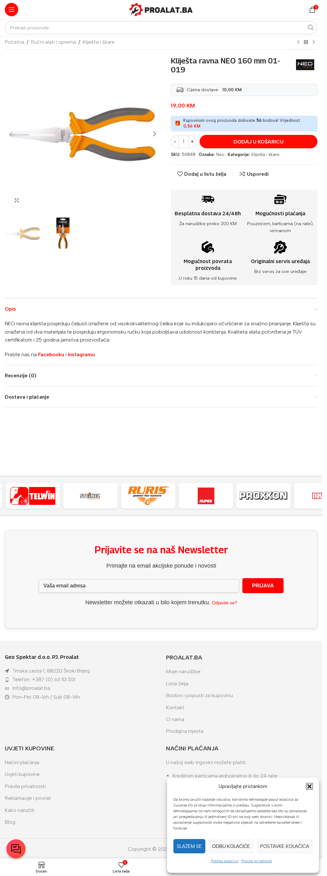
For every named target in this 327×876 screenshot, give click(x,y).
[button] (309, 786)
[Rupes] (206, 495)
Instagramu (81, 354)
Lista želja (177, 684)
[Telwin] (33, 495)
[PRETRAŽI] (310, 27)
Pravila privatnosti (256, 861)
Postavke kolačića (284, 846)
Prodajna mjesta (184, 731)
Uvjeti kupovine (22, 774)
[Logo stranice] (161, 9)
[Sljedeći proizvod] (313, 42)
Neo (220, 154)
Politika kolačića (224, 861)
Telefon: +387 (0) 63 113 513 (43, 679)
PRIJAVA (263, 585)
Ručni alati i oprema (53, 42)
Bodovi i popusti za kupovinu (199, 695)
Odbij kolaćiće (231, 846)
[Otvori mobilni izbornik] (11, 9)
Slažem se (189, 846)
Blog (10, 822)
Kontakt (175, 707)
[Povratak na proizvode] (306, 42)
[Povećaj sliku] (17, 200)
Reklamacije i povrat (28, 798)
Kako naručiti (19, 810)
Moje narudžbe (183, 671)
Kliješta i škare (99, 42)
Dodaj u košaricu (258, 142)
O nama (175, 719)
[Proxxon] (264, 495)
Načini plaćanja (22, 762)
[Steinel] (90, 495)
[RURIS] (148, 495)
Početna (14, 42)
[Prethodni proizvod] (298, 42)
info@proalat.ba (31, 688)
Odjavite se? (224, 602)
